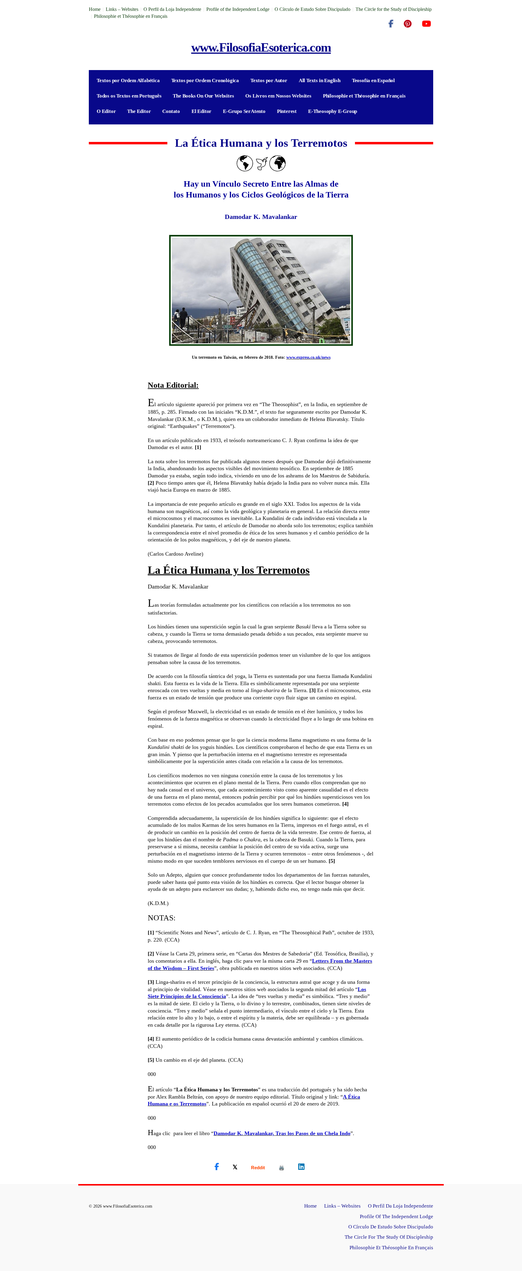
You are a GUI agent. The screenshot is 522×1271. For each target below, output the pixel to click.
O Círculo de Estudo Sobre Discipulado (312, 9)
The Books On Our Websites (203, 96)
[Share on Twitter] (235, 1167)
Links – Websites (122, 9)
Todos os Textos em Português (129, 96)
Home (95, 9)
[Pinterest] (407, 24)
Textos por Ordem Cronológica (205, 80)
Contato (171, 111)
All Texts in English (319, 80)
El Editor (201, 111)
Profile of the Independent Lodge (237, 9)
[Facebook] (390, 24)
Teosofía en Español (373, 80)
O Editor (106, 111)
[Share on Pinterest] (282, 1167)
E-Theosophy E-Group (332, 111)
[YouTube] (426, 24)
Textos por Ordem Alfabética (128, 80)
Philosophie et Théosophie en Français (130, 16)
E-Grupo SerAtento (244, 111)
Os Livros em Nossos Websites (278, 96)
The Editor (139, 111)
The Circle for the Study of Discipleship (394, 9)
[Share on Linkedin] (301, 1167)
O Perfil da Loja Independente (172, 9)
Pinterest (287, 111)
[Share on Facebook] (216, 1167)
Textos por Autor (268, 80)
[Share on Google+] (258, 1167)
